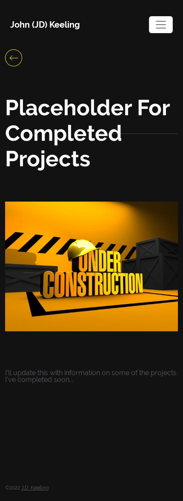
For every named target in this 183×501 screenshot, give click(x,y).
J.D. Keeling (35, 488)
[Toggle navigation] (161, 24)
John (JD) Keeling (45, 25)
